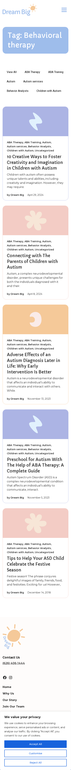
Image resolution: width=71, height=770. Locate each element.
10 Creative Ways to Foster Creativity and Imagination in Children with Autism (35, 162)
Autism (11, 81)
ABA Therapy (32, 72)
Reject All (36, 762)
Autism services (33, 81)
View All (12, 72)
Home (7, 687)
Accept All (35, 744)
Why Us (8, 693)
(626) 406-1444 (14, 663)
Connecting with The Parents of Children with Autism (32, 261)
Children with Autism (49, 91)
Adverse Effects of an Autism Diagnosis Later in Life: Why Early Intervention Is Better (33, 363)
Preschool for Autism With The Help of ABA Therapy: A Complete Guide (35, 465)
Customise (35, 753)
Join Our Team (13, 706)
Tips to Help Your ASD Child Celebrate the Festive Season (35, 564)
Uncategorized (44, 150)
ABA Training (55, 72)
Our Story (10, 700)
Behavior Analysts (17, 91)
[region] (35, 740)
